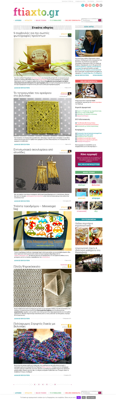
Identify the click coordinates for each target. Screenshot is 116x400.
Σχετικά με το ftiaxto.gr (67, 1)
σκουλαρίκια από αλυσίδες (34, 196)
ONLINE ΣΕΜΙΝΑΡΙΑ (73, 20)
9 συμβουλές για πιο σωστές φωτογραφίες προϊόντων (31, 34)
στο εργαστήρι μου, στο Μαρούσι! (91, 73)
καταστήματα (96, 66)
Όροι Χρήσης (91, 1)
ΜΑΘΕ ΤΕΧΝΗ (41, 20)
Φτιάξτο (64, 34)
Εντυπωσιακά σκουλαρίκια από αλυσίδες (33, 151)
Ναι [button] (79, 397)
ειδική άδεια (46, 257)
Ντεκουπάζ (82, 211)
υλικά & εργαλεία (80, 66)
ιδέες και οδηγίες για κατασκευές (90, 70)
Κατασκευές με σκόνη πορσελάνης (87, 126)
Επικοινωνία (99, 1)
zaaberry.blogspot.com (21, 255)
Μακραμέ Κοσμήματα (83, 141)
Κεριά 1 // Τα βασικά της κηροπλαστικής (89, 111)
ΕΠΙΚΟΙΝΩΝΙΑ (97, 75)
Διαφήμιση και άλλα (80, 1)
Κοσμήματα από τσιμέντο (85, 136)
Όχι (84, 397)
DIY (96, 211)
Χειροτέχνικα (43, 79)
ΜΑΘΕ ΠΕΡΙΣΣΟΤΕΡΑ (82, 75)
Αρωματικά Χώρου (82, 116)
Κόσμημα (96, 198)
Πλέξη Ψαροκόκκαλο (27, 266)
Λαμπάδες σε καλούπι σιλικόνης (87, 114)
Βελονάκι (96, 185)
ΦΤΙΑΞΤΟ (28, 20)
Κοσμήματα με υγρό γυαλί (85, 135)
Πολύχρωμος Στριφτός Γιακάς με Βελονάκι (34, 325)
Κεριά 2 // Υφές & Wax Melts (85, 112)
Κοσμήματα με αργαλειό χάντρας (87, 140)
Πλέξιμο (81, 185)
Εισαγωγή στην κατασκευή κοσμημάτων (89, 133)
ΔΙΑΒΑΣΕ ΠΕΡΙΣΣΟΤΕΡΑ (22, 88)
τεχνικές (89, 66)
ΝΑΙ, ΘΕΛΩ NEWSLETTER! (89, 164)
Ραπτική (81, 198)
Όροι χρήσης (91, 397)
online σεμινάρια (96, 102)
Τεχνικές (63, 94)
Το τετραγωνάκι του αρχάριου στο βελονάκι (32, 94)
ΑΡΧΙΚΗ (18, 20)
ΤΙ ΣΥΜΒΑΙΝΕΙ (55, 20)
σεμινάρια (78, 68)
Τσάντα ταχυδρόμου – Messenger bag (35, 207)
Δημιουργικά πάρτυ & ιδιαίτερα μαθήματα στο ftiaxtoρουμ (87, 250)
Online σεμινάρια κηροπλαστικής (84, 224)
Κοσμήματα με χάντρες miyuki (86, 138)
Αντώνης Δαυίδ (36, 78)
